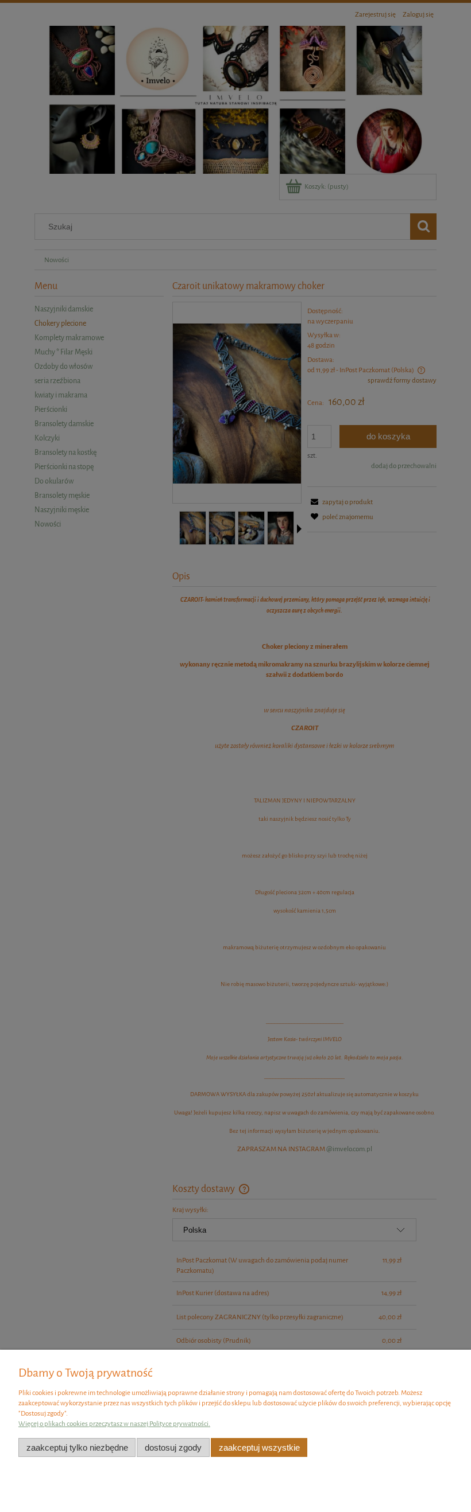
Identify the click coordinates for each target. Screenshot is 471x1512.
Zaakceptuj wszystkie (259, 1447)
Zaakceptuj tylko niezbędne (77, 1447)
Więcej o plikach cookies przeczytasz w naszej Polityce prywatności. (114, 1423)
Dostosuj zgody (173, 1447)
